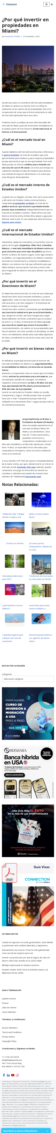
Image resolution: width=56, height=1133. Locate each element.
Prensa (5, 1003)
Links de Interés (9, 1007)
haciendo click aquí (26, 467)
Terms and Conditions (12, 1032)
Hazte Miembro (9, 1012)
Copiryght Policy (9, 1041)
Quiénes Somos (9, 998)
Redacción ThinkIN (12, 36)
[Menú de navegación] (46, 4)
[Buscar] (52, 4)
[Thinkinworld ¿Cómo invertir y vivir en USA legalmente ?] (10, 4)
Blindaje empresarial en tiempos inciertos (20, 965)
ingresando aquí (33, 476)
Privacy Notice (8, 1036)
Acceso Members (10, 1027)
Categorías (7, 674)
